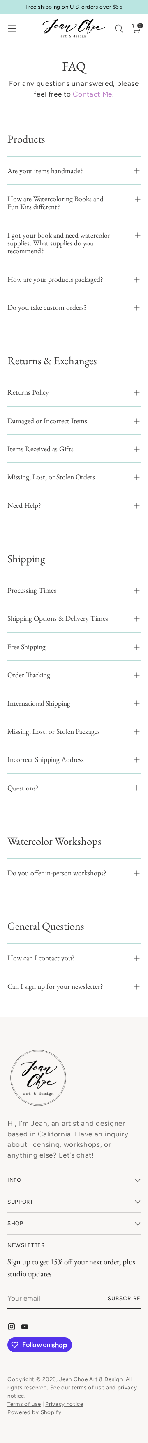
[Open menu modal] (11, 28)
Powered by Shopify (34, 1412)
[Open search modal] (118, 28)
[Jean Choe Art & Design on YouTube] (25, 1328)
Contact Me (92, 94)
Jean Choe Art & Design (91, 1379)
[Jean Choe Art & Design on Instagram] (12, 1328)
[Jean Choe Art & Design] (74, 28)
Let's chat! (76, 1155)
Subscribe (124, 1298)
